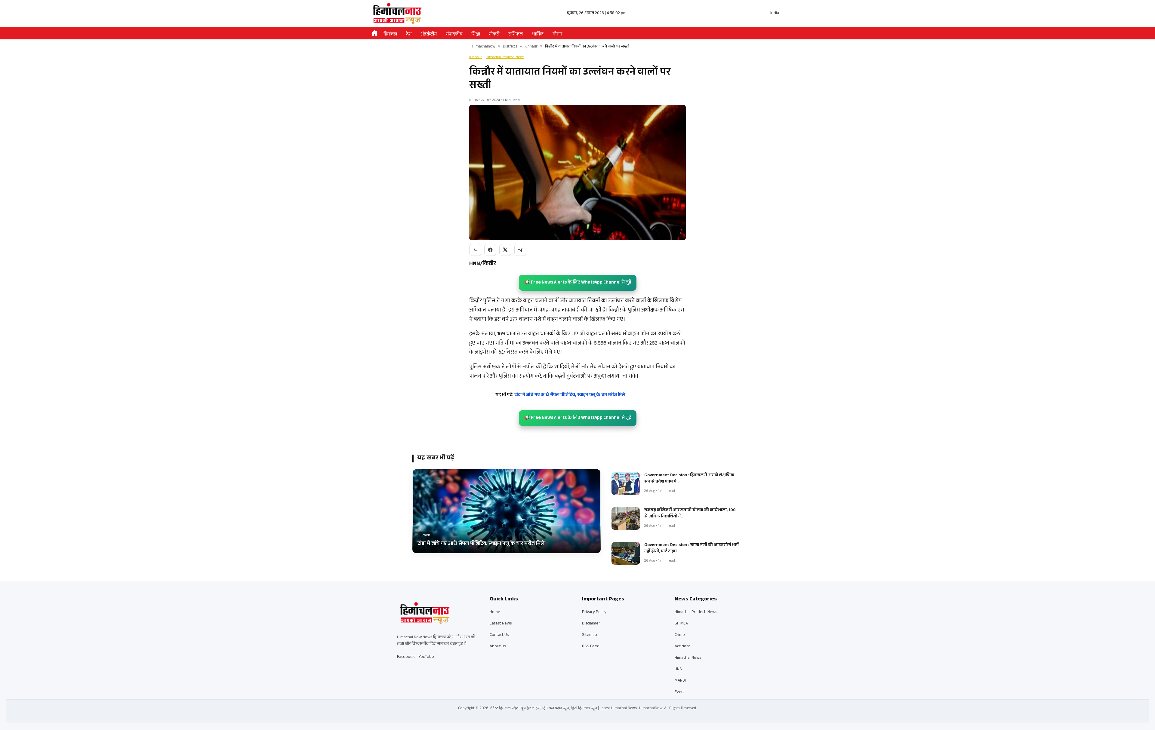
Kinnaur (531, 47)
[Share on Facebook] (490, 250)
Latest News (501, 623)
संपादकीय (454, 34)
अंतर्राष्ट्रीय (428, 34)
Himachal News (688, 658)
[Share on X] (505, 250)
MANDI (680, 681)
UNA (678, 669)
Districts (510, 47)
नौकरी (494, 34)
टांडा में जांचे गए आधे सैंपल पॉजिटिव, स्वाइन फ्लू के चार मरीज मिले (560, 395)
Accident (682, 646)
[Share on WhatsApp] (475, 250)
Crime (680, 635)
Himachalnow (483, 47)
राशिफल (515, 34)
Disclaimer (591, 623)
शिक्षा (475, 34)
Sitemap (589, 635)
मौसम (557, 34)
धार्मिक (538, 34)
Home (495, 612)
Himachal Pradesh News (505, 57)
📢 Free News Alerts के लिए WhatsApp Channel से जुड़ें (577, 283)
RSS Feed (590, 646)
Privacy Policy (594, 612)
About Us (498, 646)
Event (680, 692)
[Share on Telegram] (520, 250)
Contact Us (499, 635)
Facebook (406, 657)
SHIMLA (681, 623)
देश (408, 34)
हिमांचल (390, 34)
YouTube (426, 657)
